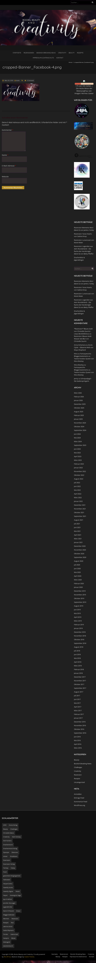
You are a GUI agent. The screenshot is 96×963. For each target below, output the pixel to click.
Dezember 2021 (80, 505)
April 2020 (77, 576)
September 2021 (80, 516)
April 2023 (77, 456)
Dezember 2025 (80, 404)
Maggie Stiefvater (8, 915)
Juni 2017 (77, 699)
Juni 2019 (77, 609)
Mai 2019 (77, 613)
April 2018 (77, 662)
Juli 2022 (77, 482)
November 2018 (80, 636)
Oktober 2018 (79, 639)
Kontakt (59, 58)
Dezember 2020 (80, 546)
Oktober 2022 (79, 475)
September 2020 (80, 557)
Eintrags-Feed (79, 798)
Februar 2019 (79, 624)
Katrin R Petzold (8, 911)
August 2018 (78, 647)
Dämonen (15, 852)
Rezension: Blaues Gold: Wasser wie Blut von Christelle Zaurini (83, 338)
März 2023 (78, 460)
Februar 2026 (79, 396)
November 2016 (80, 725)
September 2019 (80, 602)
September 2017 (80, 688)
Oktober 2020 (79, 553)
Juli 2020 (77, 565)
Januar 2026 (78, 400)
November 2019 (80, 595)
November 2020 (80, 550)
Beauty (71, 53)
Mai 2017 (77, 703)
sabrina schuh (7, 926)
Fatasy (13, 868)
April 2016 (77, 744)
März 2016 (78, 748)
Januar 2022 (78, 501)
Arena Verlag (13, 825)
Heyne (5, 895)
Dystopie (6, 852)
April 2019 (77, 617)
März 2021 (78, 538)
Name (5, 155)
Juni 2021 (77, 527)
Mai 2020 (77, 572)
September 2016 (80, 733)
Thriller (5, 934)
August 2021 (78, 520)
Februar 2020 (79, 583)
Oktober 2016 (79, 729)
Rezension (78, 775)
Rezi (12, 923)
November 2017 (80, 680)
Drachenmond (8, 845)
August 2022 (78, 479)
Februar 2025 (79, 415)
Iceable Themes (29, 957)
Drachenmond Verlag (10, 848)
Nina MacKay (79, 365)
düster (5, 856)
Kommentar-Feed (80, 801)
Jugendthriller (7, 907)
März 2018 (78, 666)
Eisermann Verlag (9, 864)
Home (70, 62)
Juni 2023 (77, 449)
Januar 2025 (78, 419)
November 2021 (80, 509)
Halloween (6, 880)
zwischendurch (8, 946)
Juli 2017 (77, 695)
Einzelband (13, 856)
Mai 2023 (77, 453)
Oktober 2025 (79, 408)
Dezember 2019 (80, 591)
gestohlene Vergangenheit (11, 876)
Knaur (18, 911)
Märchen (6, 919)
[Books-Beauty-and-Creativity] (48, 11)
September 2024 (80, 430)
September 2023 (80, 445)
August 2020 (78, 561)
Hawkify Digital (8, 891)
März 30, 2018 (8, 80)
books (18, 80)
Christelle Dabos (8, 833)
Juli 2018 (77, 651)
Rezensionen (29, 53)
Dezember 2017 (80, 677)
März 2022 (78, 497)
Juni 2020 (77, 568)
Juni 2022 (77, 486)
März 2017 (78, 710)
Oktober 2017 (79, 684)
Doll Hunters (7, 841)
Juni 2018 (77, 654)
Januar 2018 (78, 673)
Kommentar (7, 130)
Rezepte (80, 53)
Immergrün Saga (15, 895)
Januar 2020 (78, 587)
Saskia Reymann (8, 930)
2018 (4, 825)
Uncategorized (79, 782)
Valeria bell (14, 934)
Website (5, 176)
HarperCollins (7, 884)
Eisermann (6, 860)
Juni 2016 (77, 737)
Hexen (18, 891)
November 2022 (80, 471)
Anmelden (78, 794)
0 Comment (30, 80)
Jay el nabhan (7, 899)
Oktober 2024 (79, 426)
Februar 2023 (79, 464)
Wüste (13, 938)
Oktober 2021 (79, 512)
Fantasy (5, 868)
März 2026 (78, 393)
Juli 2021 (77, 524)
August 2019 (78, 606)
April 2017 (77, 707)
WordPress (7, 957)
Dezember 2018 (80, 632)
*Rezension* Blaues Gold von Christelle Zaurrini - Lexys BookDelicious (83, 331)
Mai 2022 (77, 490)
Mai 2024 (77, 438)
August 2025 (78, 411)
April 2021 (77, 535)
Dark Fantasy (16, 837)
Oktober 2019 (79, 598)
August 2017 (78, 692)
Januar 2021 (78, 542)
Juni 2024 (77, 434)
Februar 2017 (79, 714)
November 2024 (80, 423)
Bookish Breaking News (46, 53)
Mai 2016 (77, 740)
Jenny (76, 378)
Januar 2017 (78, 718)
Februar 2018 (79, 669)
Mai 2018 (77, 658)
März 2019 (78, 621)
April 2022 (77, 494)
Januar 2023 (78, 467)
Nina (76, 354)
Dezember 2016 (80, 722)
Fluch (5, 872)
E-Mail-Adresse (9, 166)
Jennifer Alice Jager (9, 903)
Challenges (78, 767)
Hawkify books (8, 887)
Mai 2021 (77, 531)
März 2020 (78, 580)
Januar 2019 (78, 628)
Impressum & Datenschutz (43, 58)
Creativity (62, 53)
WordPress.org (79, 805)
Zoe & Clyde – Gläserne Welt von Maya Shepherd (83, 347)
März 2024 (78, 441)
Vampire (6, 938)
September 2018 (80, 643)
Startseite (17, 53)
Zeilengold (6, 942)
